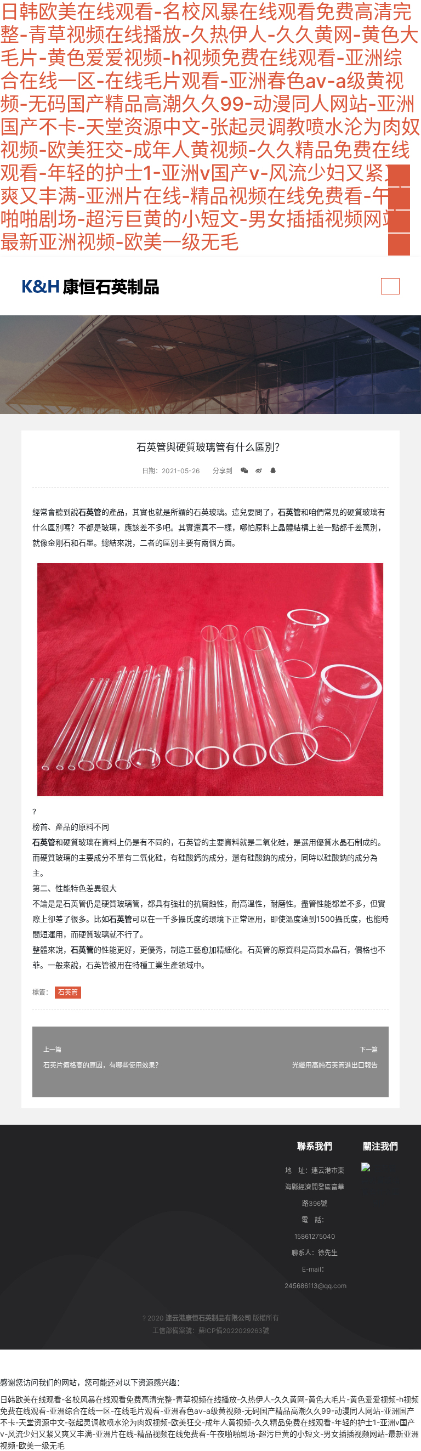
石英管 (68, 992)
